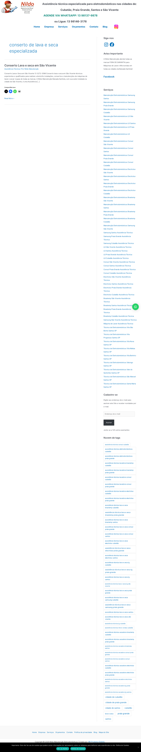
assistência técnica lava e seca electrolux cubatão (116, 542)
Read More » (9, 98)
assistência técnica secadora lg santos (118, 692)
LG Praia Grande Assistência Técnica (118, 254)
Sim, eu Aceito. (62, 749)
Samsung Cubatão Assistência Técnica (119, 243)
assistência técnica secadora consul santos (117, 660)
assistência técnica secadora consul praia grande (119, 654)
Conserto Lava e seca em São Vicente (30, 65)
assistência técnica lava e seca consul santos (119, 535)
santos (108, 719)
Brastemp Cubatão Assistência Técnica (119, 316)
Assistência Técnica (12, 69)
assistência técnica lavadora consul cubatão (118, 478)
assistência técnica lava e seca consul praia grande (119, 528)
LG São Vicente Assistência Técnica (117, 247)
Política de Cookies (78, 749)
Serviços (50, 732)
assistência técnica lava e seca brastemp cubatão (116, 506)
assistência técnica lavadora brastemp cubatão (119, 464)
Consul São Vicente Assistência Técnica (119, 262)
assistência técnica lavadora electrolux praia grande (119, 499)
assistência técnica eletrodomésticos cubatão (119, 450)
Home (34, 732)
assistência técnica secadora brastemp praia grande (119, 640)
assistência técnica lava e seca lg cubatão (117, 564)
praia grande (123, 713)
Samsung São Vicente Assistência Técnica (120, 320)
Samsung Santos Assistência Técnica (118, 233)
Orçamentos (60, 732)
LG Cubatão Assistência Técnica (116, 258)
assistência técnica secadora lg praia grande (117, 687)
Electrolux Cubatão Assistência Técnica (119, 295)
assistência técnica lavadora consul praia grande (118, 485)
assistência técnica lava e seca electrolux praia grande (117, 549)
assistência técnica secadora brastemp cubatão (119, 633)
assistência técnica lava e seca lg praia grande (118, 571)
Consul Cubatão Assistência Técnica (118, 273)
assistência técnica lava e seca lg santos (117, 578)
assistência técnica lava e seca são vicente (118, 618)
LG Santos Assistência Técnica (115, 251)
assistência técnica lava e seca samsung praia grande (117, 606)
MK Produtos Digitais (96, 742)
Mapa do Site (104, 732)
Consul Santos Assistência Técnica (117, 266)
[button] (135, 306)
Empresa (41, 732)
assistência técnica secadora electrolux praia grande (119, 674)
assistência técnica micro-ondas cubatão (119, 628)
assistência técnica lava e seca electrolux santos (116, 556)
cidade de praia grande (115, 702)
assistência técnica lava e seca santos (119, 612)
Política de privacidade (83, 732)
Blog (95, 732)
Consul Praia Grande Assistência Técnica (119, 269)
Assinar (109, 422)
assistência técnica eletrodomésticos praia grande (119, 457)
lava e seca (109, 714)
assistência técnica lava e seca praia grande (118, 592)
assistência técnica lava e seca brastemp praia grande (117, 513)
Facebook (109, 76)
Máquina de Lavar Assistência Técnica (118, 324)
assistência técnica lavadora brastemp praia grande (119, 471)
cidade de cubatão (113, 697)
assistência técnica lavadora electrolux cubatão (119, 492)
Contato (70, 732)
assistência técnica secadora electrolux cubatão (119, 667)
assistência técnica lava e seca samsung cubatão (116, 599)
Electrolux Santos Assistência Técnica (118, 284)
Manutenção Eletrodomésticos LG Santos (120, 123)
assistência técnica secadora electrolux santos (118, 680)
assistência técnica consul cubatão (117, 444)
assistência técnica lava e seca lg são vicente (118, 585)
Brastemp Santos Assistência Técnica (118, 305)
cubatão (128, 708)
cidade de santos (112, 708)
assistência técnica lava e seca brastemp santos (116, 521)
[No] (138, 747)
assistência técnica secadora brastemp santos (118, 647)
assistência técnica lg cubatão (115, 623)
